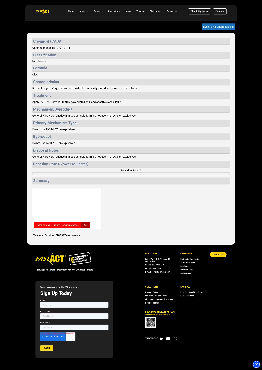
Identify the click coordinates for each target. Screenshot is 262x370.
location (151, 253)
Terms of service (187, 262)
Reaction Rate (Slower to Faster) (60, 164)
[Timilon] (151, 338)
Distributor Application (190, 259)
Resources (172, 11)
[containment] (80, 258)
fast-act (186, 286)
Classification (44, 55)
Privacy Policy (186, 270)
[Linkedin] (161, 338)
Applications (114, 11)
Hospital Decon (151, 292)
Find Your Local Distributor (192, 292)
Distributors (155, 11)
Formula (40, 68)
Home (71, 11)
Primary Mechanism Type (55, 123)
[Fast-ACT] (50, 258)
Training (140, 11)
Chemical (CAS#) (47, 41)
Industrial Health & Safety (156, 296)
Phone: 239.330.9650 (154, 265)
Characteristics (46, 82)
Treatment (42, 95)
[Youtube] (168, 338)
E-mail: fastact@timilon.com (157, 272)
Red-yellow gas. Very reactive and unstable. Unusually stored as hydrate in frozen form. (85, 88)
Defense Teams (152, 303)
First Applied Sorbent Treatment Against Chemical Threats (64, 269)
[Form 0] (74, 326)
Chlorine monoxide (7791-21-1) (51, 47)
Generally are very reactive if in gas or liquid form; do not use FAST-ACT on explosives (84, 156)
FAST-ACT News (187, 296)
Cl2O (35, 74)
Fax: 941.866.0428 (153, 268)
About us (83, 11)
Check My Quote (199, 11)
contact (219, 11)
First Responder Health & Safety (159, 299)
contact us (218, 254)
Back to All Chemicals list (218, 26)
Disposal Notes (46, 150)
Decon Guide (185, 273)
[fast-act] (50, 258)
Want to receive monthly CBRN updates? (60, 287)
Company (186, 253)
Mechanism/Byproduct (52, 109)
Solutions (151, 286)
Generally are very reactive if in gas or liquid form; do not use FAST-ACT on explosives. (84, 115)
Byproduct (42, 136)
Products (98, 11)
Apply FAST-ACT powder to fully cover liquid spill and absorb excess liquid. (77, 102)
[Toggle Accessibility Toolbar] (256, 364)
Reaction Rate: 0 (131, 170)
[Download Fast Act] (150, 322)
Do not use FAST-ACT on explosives (53, 129)
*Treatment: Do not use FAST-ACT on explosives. (56, 235)
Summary (41, 180)
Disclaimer (185, 266)
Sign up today (56, 293)
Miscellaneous (39, 61)
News (128, 11)
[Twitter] (175, 338)
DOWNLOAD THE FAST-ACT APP (160, 313)
